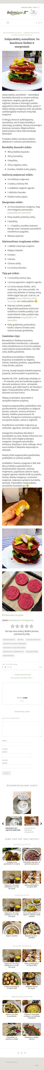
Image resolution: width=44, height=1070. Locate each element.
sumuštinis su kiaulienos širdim (14, 647)
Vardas (4, 741)
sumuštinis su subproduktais (13, 651)
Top (36, 1065)
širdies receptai (8, 655)
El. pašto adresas (5, 750)
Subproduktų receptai (31, 33)
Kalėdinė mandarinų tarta (22, 675)
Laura (15, 664)
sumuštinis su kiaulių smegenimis (14, 643)
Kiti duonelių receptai (12, 615)
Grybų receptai (22, 895)
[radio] (12, 626)
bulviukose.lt (13, 1062)
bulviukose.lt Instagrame (21, 620)
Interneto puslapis (5, 761)
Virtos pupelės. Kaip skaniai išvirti (21, 678)
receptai (20, 639)
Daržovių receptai (22, 844)
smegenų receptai (9, 639)
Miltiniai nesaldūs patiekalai (22, 35)
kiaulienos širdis (32, 651)
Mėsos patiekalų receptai (12, 33)
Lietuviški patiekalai (22, 946)
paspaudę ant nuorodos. (19, 212)
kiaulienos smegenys (33, 639)
